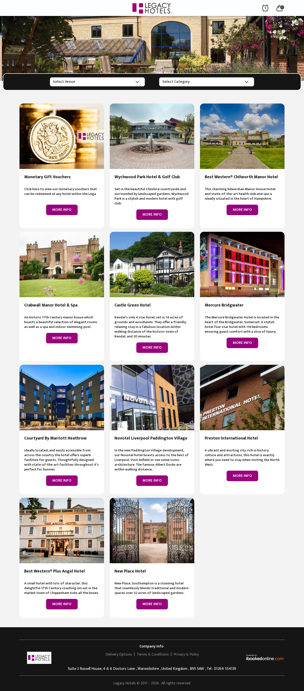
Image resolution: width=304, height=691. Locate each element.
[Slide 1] (143, 67)
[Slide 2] (152, 67)
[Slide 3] (160, 67)
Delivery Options (118, 654)
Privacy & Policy (186, 654)
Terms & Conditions (153, 654)
